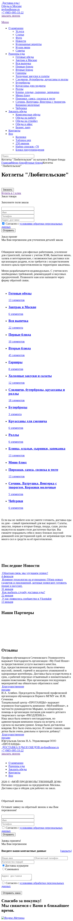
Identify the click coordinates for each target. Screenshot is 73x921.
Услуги (20, 31)
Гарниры (21, 72)
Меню (5, 22)
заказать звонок (10, 15)
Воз (11, 775)
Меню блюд (23, 95)
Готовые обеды (25, 56)
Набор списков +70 (27, 146)
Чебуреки (21, 108)
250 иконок (22, 143)
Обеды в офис (24, 124)
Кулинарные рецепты (29, 44)
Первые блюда (24, 66)
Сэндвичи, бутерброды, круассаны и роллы (42, 79)
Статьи (20, 34)
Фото (19, 37)
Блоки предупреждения (30, 149)
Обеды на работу (26, 117)
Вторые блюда (24, 69)
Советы (20, 50)
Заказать (7, 189)
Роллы (19, 88)
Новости (21, 40)
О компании (16, 762)
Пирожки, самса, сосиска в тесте (35, 98)
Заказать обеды (18, 769)
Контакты (14, 772)
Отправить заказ (12, 893)
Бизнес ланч (23, 127)
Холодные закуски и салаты (32, 76)
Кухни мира (23, 47)
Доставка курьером (16, 865)
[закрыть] (66, 850)
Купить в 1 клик (11, 193)
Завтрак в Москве (26, 60)
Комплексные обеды (28, 114)
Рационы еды (17, 766)
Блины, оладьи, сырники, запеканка (37, 92)
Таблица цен (23, 140)
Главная (6, 162)
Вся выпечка (23, 63)
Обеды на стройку (27, 120)
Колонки (21, 136)
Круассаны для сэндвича (31, 85)
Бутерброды (23, 82)
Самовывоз (12, 869)
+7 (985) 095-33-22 (12, 12)
